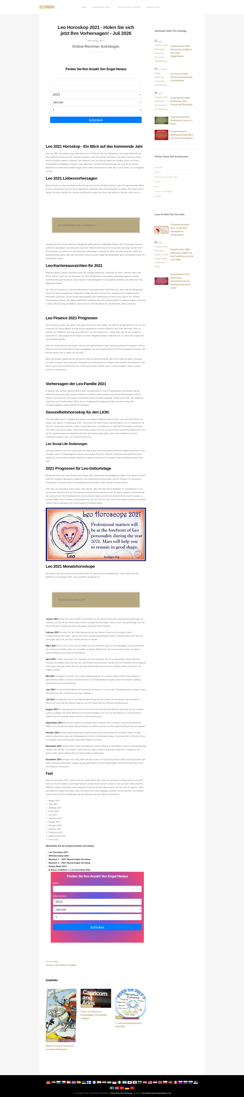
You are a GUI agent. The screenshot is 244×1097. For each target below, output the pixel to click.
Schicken (96, 120)
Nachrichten (52, 1040)
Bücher (158, 172)
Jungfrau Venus (153, 7)
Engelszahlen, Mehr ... (102, 7)
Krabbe (158, 196)
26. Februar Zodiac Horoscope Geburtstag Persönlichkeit (181, 77)
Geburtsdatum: (57, 89)
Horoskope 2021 (96, 41)
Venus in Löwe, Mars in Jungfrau (61, 963)
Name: (53, 76)
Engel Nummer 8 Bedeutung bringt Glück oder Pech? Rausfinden (181, 134)
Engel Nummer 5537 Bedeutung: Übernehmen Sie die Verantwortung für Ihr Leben (180, 281)
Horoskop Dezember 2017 (72, 599)
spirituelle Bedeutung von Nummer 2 (77, 225)
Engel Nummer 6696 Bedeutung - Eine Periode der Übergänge (181, 101)
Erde (157, 186)
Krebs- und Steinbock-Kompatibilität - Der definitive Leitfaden (94, 1015)
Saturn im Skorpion (163, 191)
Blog (119, 1017)
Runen (158, 182)
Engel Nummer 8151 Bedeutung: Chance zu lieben (181, 120)
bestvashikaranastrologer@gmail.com (156, 1093)
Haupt (84, 7)
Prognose (159, 167)
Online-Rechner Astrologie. (96, 46)
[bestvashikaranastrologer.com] (47, 7)
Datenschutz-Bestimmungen (121, 1093)
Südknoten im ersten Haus (166, 177)
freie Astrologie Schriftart (129, 7)
